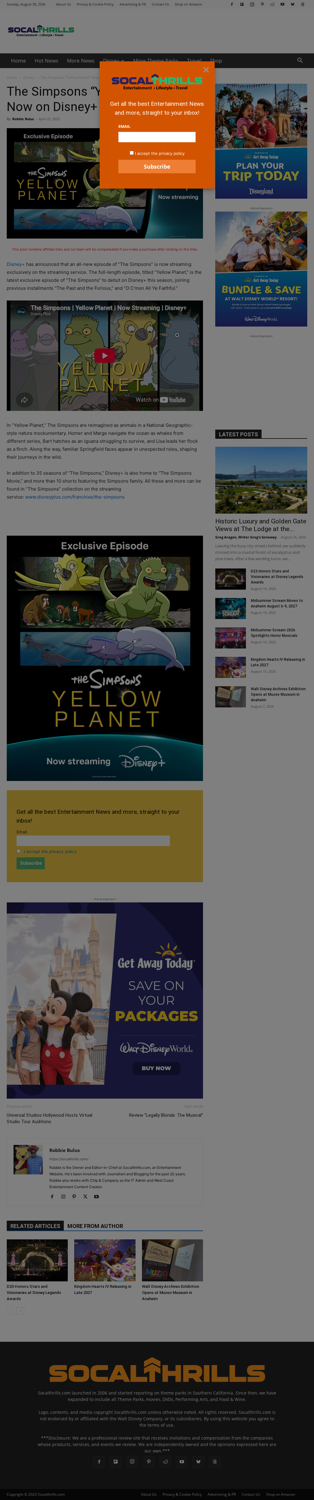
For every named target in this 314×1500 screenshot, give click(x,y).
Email (124, 126)
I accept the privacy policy (160, 153)
